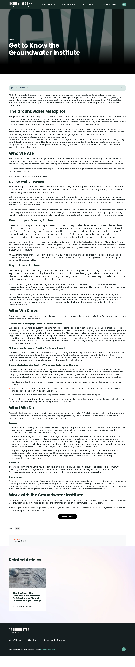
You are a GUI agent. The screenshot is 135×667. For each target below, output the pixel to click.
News (11, 39)
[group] (67, 88)
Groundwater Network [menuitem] (54, 640)
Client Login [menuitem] (32, 640)
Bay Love (16, 539)
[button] (12, 88)
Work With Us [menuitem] (15, 640)
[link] (20, 4)
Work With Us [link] (109, 4)
